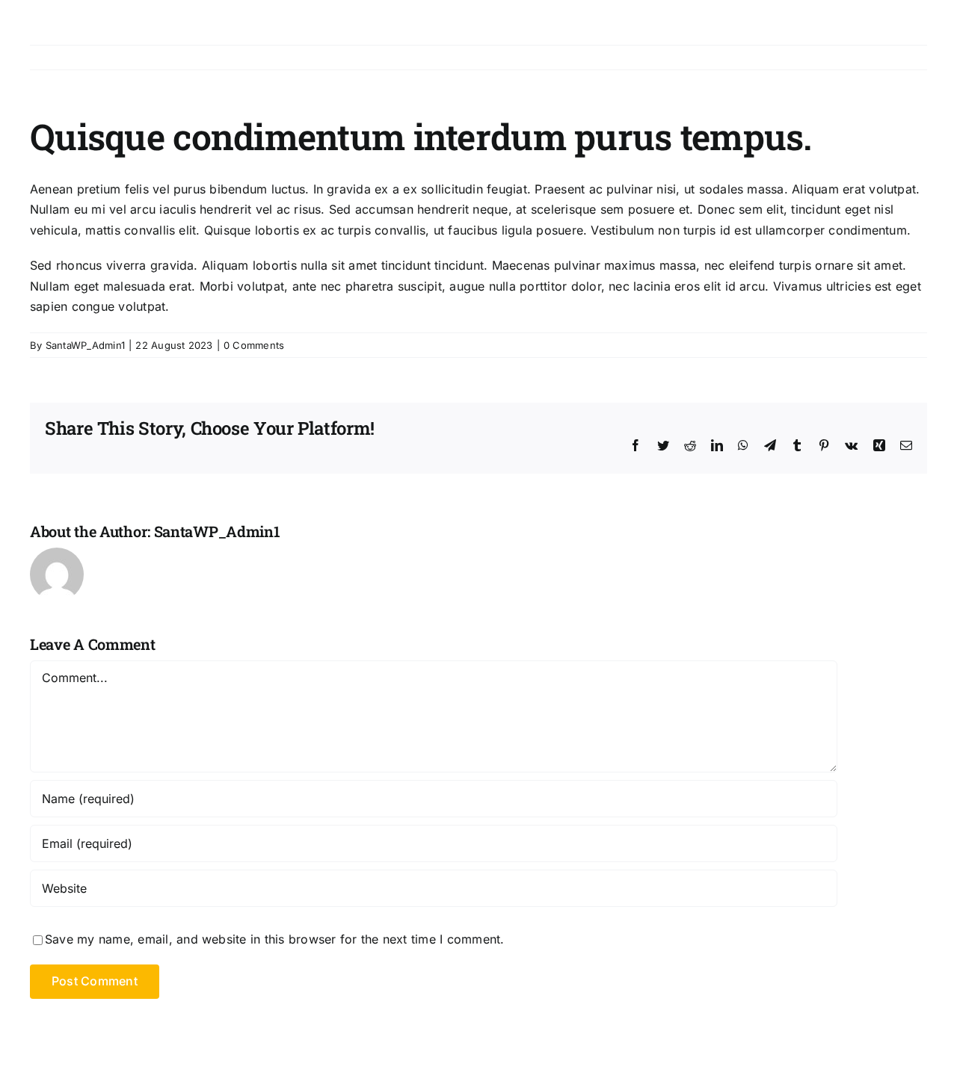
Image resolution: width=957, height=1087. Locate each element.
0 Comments (254, 345)
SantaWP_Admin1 (85, 345)
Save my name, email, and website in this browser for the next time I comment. (274, 939)
